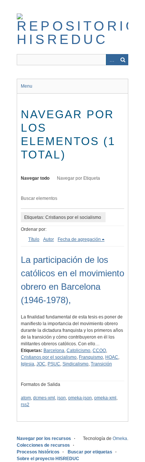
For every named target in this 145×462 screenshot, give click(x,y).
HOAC (111, 357)
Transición (101, 364)
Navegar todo (35, 178)
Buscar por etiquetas (90, 452)
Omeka (120, 438)
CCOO (99, 350)
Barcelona (54, 350)
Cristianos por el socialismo (49, 357)
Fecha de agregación (79, 239)
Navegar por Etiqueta (78, 178)
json (61, 397)
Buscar (122, 59)
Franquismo (91, 357)
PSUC (54, 364)
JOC (40, 364)
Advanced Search (111, 59)
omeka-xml (105, 397)
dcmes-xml (44, 397)
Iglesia (27, 364)
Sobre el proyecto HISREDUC (48, 458)
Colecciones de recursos (43, 445)
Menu (26, 86)
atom (26, 397)
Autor (48, 239)
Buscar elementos (39, 198)
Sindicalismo (75, 364)
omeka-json (80, 397)
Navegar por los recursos (44, 438)
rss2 (25, 404)
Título (33, 239)
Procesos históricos (38, 452)
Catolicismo (78, 350)
